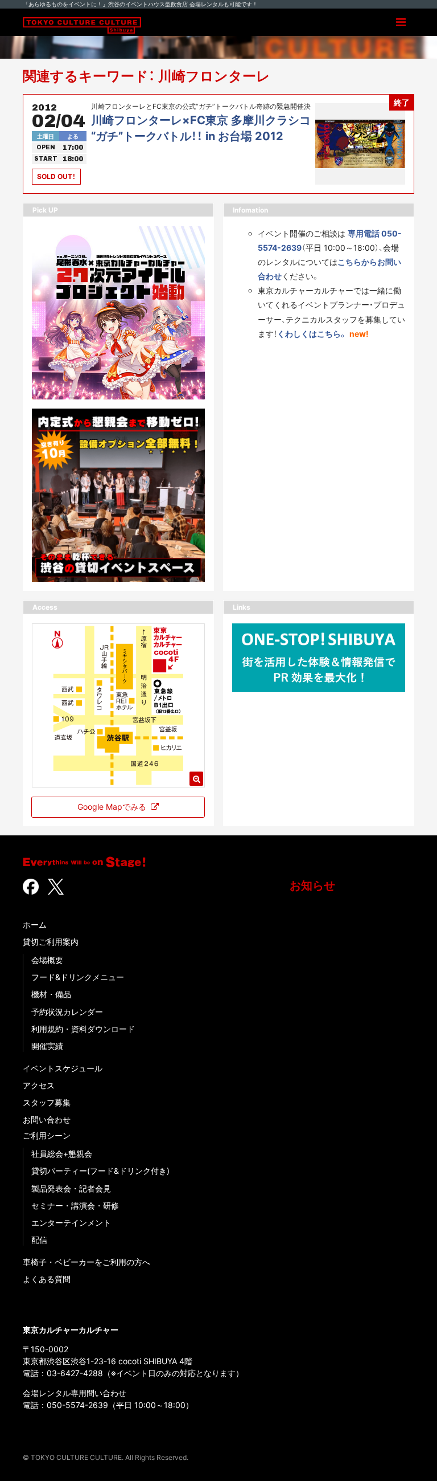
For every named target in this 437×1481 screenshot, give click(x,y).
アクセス (39, 1085)
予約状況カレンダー (67, 1012)
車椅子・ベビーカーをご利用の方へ (86, 1262)
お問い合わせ (47, 1119)
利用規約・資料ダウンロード (83, 1029)
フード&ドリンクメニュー (77, 977)
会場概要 (47, 960)
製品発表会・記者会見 (71, 1188)
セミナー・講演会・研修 (75, 1205)
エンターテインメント (71, 1222)
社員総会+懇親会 (61, 1153)
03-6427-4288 (75, 1373)
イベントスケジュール (62, 1068)
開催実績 (47, 1046)
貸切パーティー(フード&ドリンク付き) (100, 1171)
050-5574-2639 (77, 1405)
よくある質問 (47, 1279)
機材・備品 (51, 994)
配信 (39, 1240)
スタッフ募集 (47, 1102)
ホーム (35, 924)
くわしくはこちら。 (312, 333)
